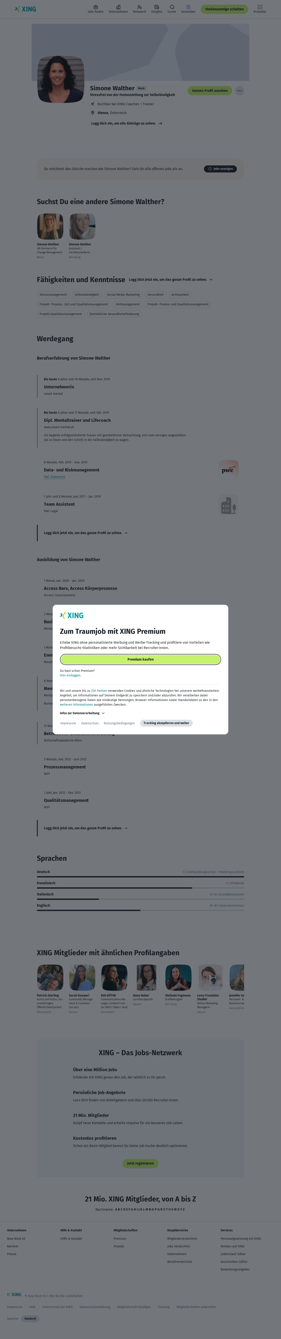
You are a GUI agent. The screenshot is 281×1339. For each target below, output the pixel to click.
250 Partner (99, 691)
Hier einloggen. (70, 675)
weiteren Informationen (76, 705)
